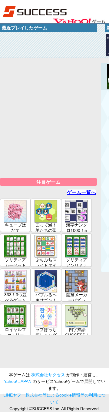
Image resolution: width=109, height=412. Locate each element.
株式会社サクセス (48, 374)
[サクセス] (35, 11)
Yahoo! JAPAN (17, 381)
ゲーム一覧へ (81, 192)
